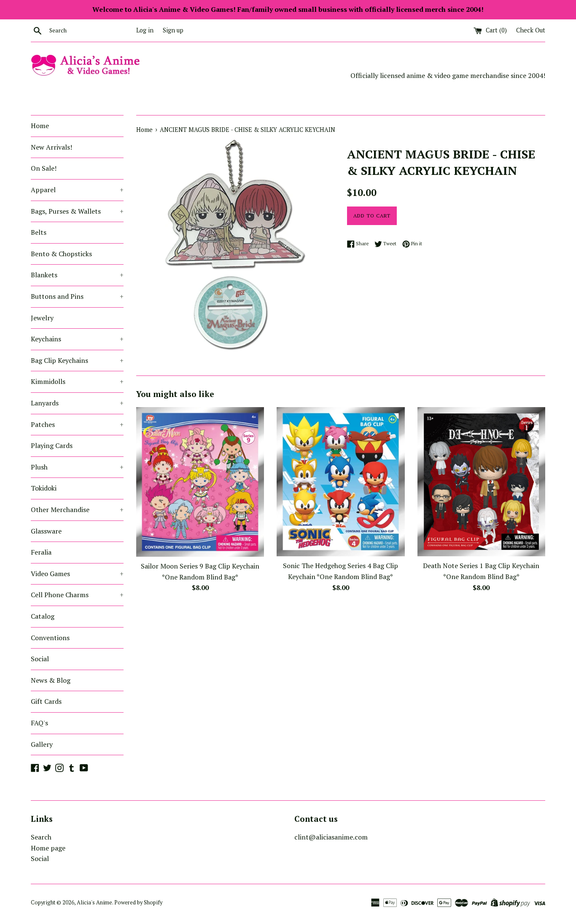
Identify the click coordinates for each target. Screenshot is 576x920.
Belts (38, 232)
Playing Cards (52, 445)
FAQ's (39, 722)
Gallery (42, 744)
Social (40, 658)
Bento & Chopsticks (61, 253)
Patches (77, 424)
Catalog (42, 616)
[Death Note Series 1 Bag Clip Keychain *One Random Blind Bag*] (481, 481)
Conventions (50, 637)
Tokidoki (44, 488)
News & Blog (50, 680)
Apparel (77, 189)
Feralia (41, 552)
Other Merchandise (77, 509)
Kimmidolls (77, 381)
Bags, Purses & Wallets (77, 211)
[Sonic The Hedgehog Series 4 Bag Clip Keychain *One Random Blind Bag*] (340, 481)
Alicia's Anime (94, 902)
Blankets (77, 274)
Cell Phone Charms (77, 594)
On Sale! (44, 168)
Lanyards (77, 403)
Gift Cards (46, 701)
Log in (144, 30)
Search (41, 837)
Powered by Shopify (138, 902)
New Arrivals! (51, 147)
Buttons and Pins (77, 296)
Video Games (77, 573)
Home (40, 125)
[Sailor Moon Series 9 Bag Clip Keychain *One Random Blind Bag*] (200, 482)
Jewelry (42, 317)
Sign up (173, 30)
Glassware (46, 531)
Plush (77, 467)
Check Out (530, 30)
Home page (48, 848)
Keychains (77, 338)
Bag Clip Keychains (77, 360)
